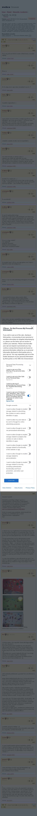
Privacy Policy (30, 488)
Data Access (18, 488)
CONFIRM (11, 480)
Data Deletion (6, 488)
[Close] (33, 329)
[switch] (29, 370)
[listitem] (18, 365)
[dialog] (18, 408)
